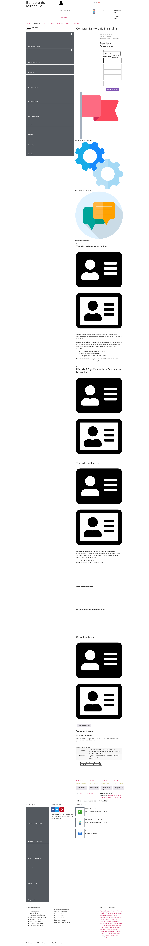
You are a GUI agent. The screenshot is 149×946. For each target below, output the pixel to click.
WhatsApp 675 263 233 (92, 808)
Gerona (102, 921)
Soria (106, 934)
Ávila (107, 913)
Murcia (112, 927)
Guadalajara (116, 921)
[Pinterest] (61, 809)
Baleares (118, 913)
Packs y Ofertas (48, 23)
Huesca (115, 923)
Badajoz (109, 38)
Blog (67, 23)
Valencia (108, 936)
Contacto (76, 23)
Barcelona (103, 915)
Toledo (102, 936)
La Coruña (103, 925)
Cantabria (103, 917)
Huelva (110, 923)
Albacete (107, 911)
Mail (86, 830)
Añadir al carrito (112, 89)
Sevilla (102, 934)
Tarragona (112, 934)
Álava (102, 911)
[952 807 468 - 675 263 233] (80, 822)
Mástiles (60, 23)
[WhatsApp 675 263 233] (80, 811)
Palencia (114, 929)
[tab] (99, 117)
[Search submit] (59, 14)
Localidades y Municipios (113, 797)
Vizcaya (102, 938)
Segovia (118, 931)
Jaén (120, 923)
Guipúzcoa (103, 923)
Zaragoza (115, 938)
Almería (119, 911)
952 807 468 (107, 10)
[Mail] (80, 833)
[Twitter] (57, 809)
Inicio (29, 23)
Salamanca (111, 931)
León (115, 925)
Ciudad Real (118, 917)
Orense (108, 929)
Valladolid (114, 936)
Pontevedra (103, 931)
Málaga (117, 927)
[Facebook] (53, 809)
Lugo (119, 925)
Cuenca (102, 919)
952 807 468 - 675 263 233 (94, 819)
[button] (50, 40)
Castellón (110, 917)
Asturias (102, 913)
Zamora (108, 938)
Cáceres (108, 919)
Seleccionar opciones (82, 788)
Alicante (113, 911)
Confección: (107, 56)
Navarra (102, 929)
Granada (108, 921)
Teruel (118, 934)
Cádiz (114, 915)
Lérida (102, 927)
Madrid (107, 927)
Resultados (63, 18)
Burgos (109, 915)
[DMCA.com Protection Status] (62, 836)
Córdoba (115, 919)
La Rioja (110, 925)
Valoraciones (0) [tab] (84, 726)
